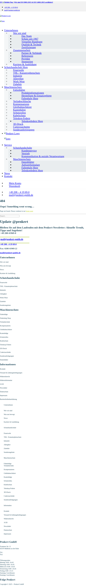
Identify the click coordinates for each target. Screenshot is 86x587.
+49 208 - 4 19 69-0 (8, 244)
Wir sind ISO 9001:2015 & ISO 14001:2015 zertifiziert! (33, 2)
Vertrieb (26, 153)
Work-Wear (4, 298)
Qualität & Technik (31, 44)
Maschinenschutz (13, 87)
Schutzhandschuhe (22, 147)
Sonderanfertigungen (23, 129)
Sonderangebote (5, 305)
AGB (2, 384)
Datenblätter (28, 162)
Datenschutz (4, 392)
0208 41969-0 (8, 552)
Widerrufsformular (6, 380)
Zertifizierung (29, 47)
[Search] (9, 216)
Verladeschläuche (22, 101)
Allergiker (18, 78)
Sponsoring (27, 61)
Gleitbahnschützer (22, 107)
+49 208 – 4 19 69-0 (11, 7)
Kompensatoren (21, 104)
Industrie (17, 75)
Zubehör (17, 84)
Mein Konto (15, 183)
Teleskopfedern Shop (32, 121)
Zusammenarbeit (21, 50)
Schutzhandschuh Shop (16, 67)
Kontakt (8, 176)
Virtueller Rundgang (32, 41)
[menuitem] (45, 7)
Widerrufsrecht (5, 376)
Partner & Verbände (32, 53)
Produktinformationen (33, 92)
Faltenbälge (19, 90)
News (7, 173)
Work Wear (19, 81)
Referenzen (27, 55)
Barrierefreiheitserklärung (8, 399)
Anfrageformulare (31, 164)
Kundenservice (29, 150)
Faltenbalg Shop (30, 98)
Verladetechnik (5, 322)
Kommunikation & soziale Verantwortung (43, 156)
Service (8, 145)
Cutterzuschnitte (21, 126)
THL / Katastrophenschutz (26, 73)
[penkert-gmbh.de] (43, 20)
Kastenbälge (19, 109)
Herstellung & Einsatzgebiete (37, 95)
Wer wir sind (19, 33)
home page (29, 211)
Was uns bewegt (5, 266)
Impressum (3, 395)
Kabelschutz (19, 115)
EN (1, 2)
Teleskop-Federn (21, 118)
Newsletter (3, 388)
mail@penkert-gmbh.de (12, 10)
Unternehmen (11, 30)
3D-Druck (18, 124)
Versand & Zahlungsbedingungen (11, 373)
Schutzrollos (19, 112)
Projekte (26, 58)
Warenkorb (14, 186)
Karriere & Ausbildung (24, 64)
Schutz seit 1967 (30, 38)
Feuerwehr (18, 70)
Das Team (27, 36)
